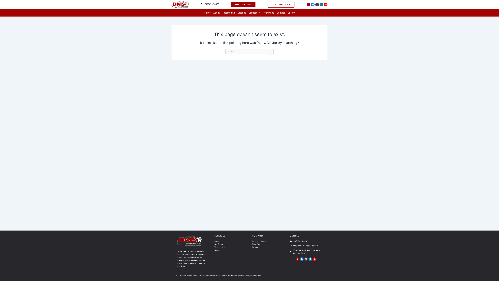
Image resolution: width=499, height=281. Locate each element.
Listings (242, 12)
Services (253, 12)
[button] (254, 12)
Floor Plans (268, 12)
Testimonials (228, 12)
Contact (281, 12)
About (216, 12)
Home (207, 12)
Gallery (291, 12)
